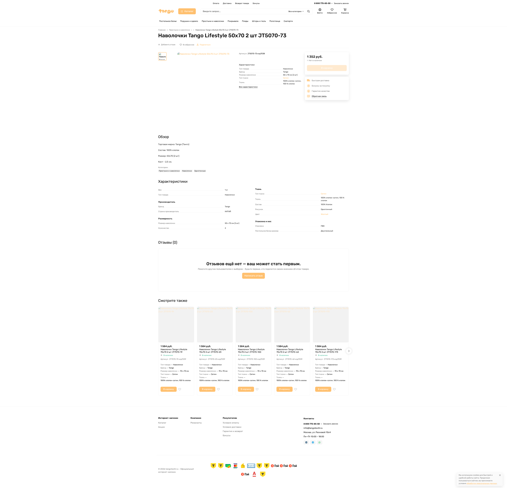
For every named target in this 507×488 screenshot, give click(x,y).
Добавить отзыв (168, 44)
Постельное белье (168, 21)
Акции (161, 427)
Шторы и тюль (259, 21)
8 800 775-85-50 (322, 3)
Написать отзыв (253, 275)
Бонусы (256, 3)
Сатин (286, 78)
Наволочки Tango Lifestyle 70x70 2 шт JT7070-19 (174, 350)
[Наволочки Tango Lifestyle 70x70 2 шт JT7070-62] (292, 324)
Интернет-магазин (168, 418)
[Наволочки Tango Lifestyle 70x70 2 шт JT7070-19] (176, 324)
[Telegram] (313, 442)
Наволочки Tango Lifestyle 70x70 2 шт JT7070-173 (328, 350)
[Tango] (166, 11)
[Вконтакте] (306, 442)
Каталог (162, 422)
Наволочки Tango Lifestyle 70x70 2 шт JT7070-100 (251, 350)
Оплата (216, 3)
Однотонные (200, 171)
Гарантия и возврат (233, 431)
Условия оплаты (231, 422)
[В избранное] (180, 389)
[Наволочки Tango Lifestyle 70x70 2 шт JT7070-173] (331, 324)
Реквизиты (196, 422)
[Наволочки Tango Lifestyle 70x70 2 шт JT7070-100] (253, 324)
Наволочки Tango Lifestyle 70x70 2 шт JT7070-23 (212, 350)
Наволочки (187, 171)
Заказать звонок (341, 3)
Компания (196, 418)
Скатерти (288, 21)
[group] (203, 91)
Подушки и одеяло (189, 21)
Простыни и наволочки (213, 21)
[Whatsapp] (319, 442)
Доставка (227, 3)
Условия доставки (232, 427)
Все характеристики (248, 87)
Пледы (245, 21)
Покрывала (233, 21)
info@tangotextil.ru (313, 428)
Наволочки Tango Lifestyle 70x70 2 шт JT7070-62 (289, 350)
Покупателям (230, 418)
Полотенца (274, 21)
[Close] (500, 475)
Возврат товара (242, 3)
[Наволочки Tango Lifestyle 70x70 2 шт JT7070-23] (215, 324)
